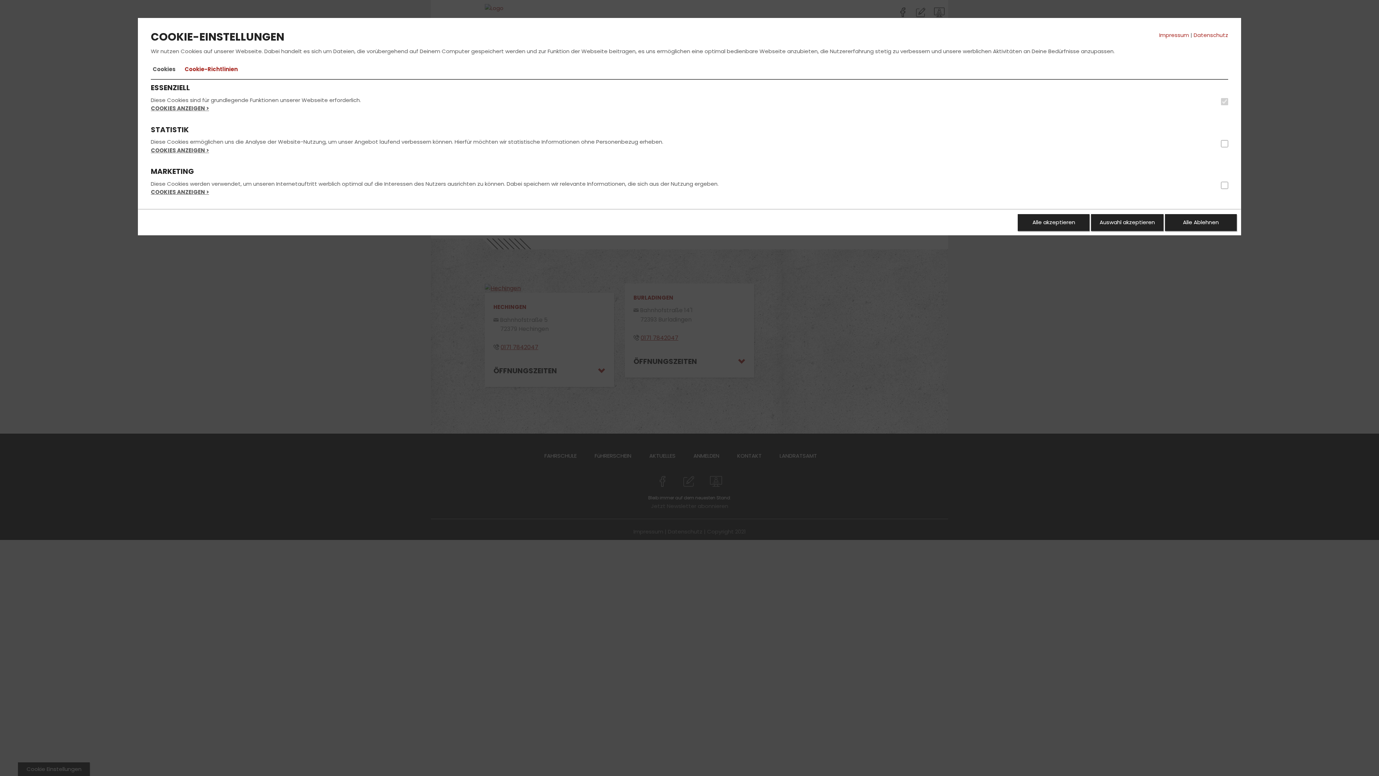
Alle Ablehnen (1201, 222)
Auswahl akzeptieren (1127, 222)
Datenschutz (1211, 35)
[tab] (164, 69)
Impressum (1174, 35)
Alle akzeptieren (1053, 222)
